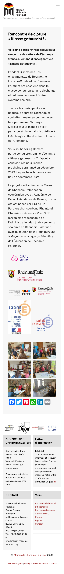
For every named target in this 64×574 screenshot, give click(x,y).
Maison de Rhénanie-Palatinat (30, 555)
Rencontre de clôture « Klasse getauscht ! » (27, 36)
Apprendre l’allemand (45, 503)
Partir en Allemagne (45, 510)
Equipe (38, 520)
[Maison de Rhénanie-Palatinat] (14, 14)
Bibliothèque (41, 506)
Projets (38, 517)
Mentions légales (15, 563)
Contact (39, 524)
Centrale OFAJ (42, 513)
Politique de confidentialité (36, 563)
